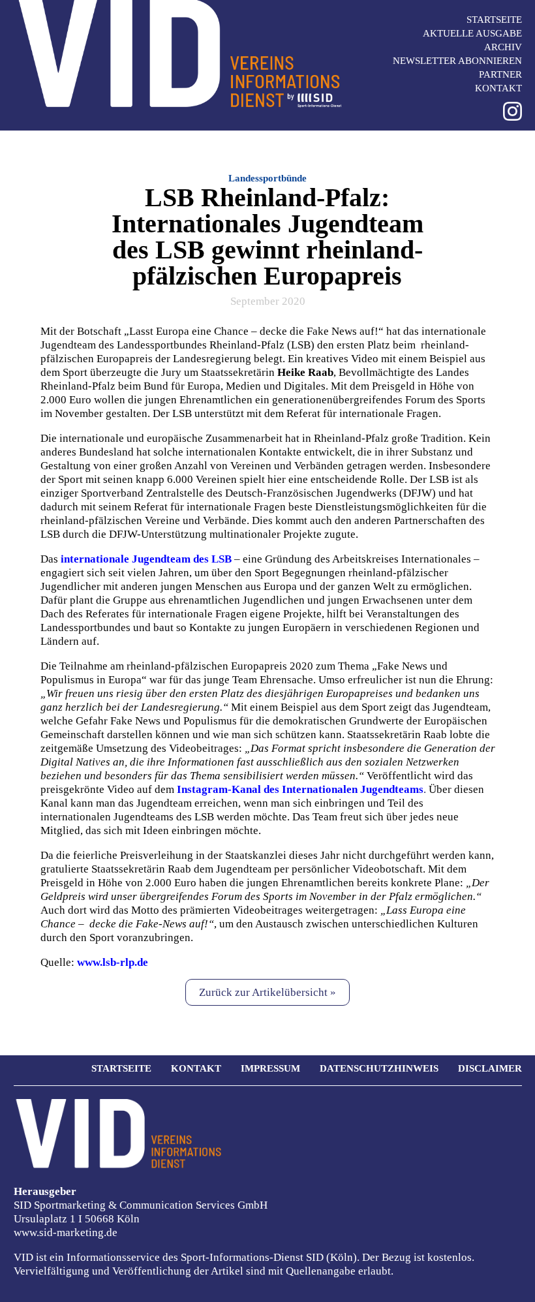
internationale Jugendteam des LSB (146, 559)
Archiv (503, 47)
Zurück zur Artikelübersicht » (267, 992)
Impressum (270, 1068)
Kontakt (498, 88)
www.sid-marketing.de (65, 1232)
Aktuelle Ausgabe (472, 33)
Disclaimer (490, 1068)
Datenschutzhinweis (379, 1068)
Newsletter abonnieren (457, 60)
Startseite (494, 19)
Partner (500, 74)
